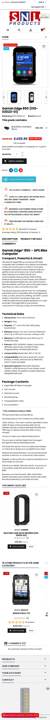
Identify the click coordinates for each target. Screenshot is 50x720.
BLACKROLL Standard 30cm (21, 127)
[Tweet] (16, 170)
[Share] (11, 170)
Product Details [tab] (31, 239)
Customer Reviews (23, 701)
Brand (31, 116)
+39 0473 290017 (18, 2)
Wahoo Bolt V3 (21, 613)
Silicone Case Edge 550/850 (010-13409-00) (21, 534)
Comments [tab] (9, 243)
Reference (7, 116)
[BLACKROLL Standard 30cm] (6, 128)
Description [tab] (10, 239)
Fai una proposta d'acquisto (21, 179)
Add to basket (14, 161)
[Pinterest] (21, 170)
